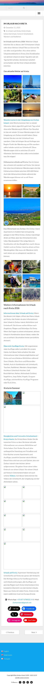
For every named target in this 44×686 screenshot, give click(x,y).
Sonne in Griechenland (25, 34)
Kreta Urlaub (26, 31)
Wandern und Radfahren (12, 37)
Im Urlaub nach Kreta (13, 31)
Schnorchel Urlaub (10, 34)
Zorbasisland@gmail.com (22, 602)
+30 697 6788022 (24, 599)
